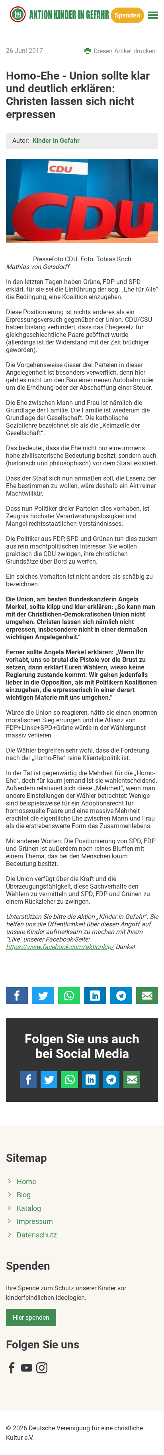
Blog (24, 1195)
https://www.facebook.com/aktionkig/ (60, 947)
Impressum (35, 1221)
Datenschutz (37, 1235)
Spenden (127, 15)
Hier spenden (31, 1317)
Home (26, 1182)
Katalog (29, 1208)
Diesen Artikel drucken (124, 51)
